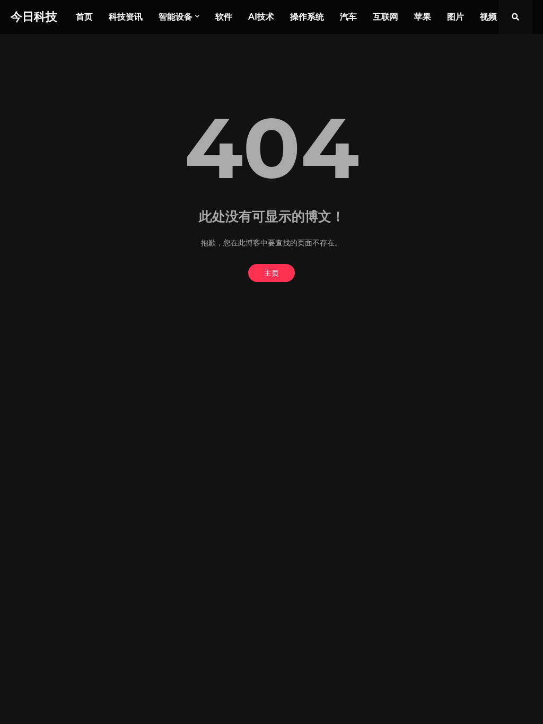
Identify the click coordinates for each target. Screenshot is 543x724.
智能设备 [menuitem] (175, 17)
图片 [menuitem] (455, 17)
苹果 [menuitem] (422, 17)
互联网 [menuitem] (385, 17)
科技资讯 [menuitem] (126, 17)
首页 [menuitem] (84, 17)
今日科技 (34, 17)
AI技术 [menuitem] (261, 17)
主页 (271, 273)
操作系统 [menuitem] (307, 17)
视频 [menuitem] (488, 17)
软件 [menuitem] (223, 17)
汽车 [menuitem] (348, 17)
